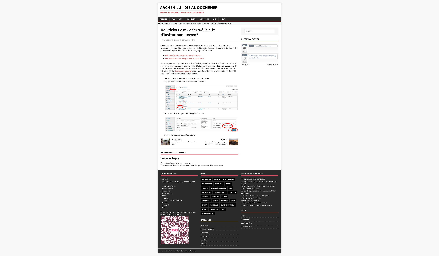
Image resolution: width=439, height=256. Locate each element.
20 (191, 23)
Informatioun (205, 236)
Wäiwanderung (208, 214)
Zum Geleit (245, 189)
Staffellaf (214, 205)
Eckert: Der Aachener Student (251, 205)
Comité (166, 205)
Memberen (204, 19)
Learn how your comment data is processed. (206, 166)
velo (223, 209)
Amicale (163, 19)
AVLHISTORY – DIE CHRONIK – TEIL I (253, 186)
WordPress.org (246, 227)
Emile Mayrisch (220, 192)
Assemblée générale (218, 188)
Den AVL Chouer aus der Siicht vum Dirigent (256, 181)
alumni (205, 188)
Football (232, 192)
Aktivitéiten (205, 225)
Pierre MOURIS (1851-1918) (250, 196)
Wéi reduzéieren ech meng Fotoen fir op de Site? (184, 58)
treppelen (214, 209)
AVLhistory (177, 19)
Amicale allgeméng (207, 229)
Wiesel (178, 40)
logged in (173, 163)
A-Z (214, 19)
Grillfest (205, 197)
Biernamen (245, 200)
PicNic (215, 201)
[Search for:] (260, 31)
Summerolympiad (228, 205)
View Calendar (272, 64)
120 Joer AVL (206, 180)
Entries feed (245, 219)
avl (230, 188)
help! (223, 19)
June (187, 23)
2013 (182, 23)
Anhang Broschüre (247, 179)
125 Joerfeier (207, 184)
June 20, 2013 (168, 40)
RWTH (233, 201)
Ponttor (224, 201)
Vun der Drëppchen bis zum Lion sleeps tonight (257, 191)
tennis (204, 209)
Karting (215, 197)
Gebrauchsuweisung (183, 71)
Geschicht (204, 233)
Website (187, 40)
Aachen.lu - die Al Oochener (168, 23)
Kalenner (190, 19)
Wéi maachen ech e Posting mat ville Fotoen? (183, 55)
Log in (243, 216)
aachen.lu (219, 184)
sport (204, 205)
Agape (228, 184)
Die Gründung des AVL (249, 203)
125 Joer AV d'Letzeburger (224, 180)
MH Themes (191, 251)
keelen (224, 197)
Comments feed (246, 223)
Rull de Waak (245, 198)
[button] (245, 64)
